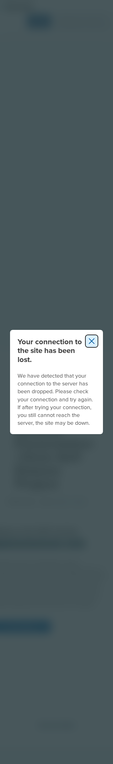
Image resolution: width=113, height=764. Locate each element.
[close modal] (91, 341)
